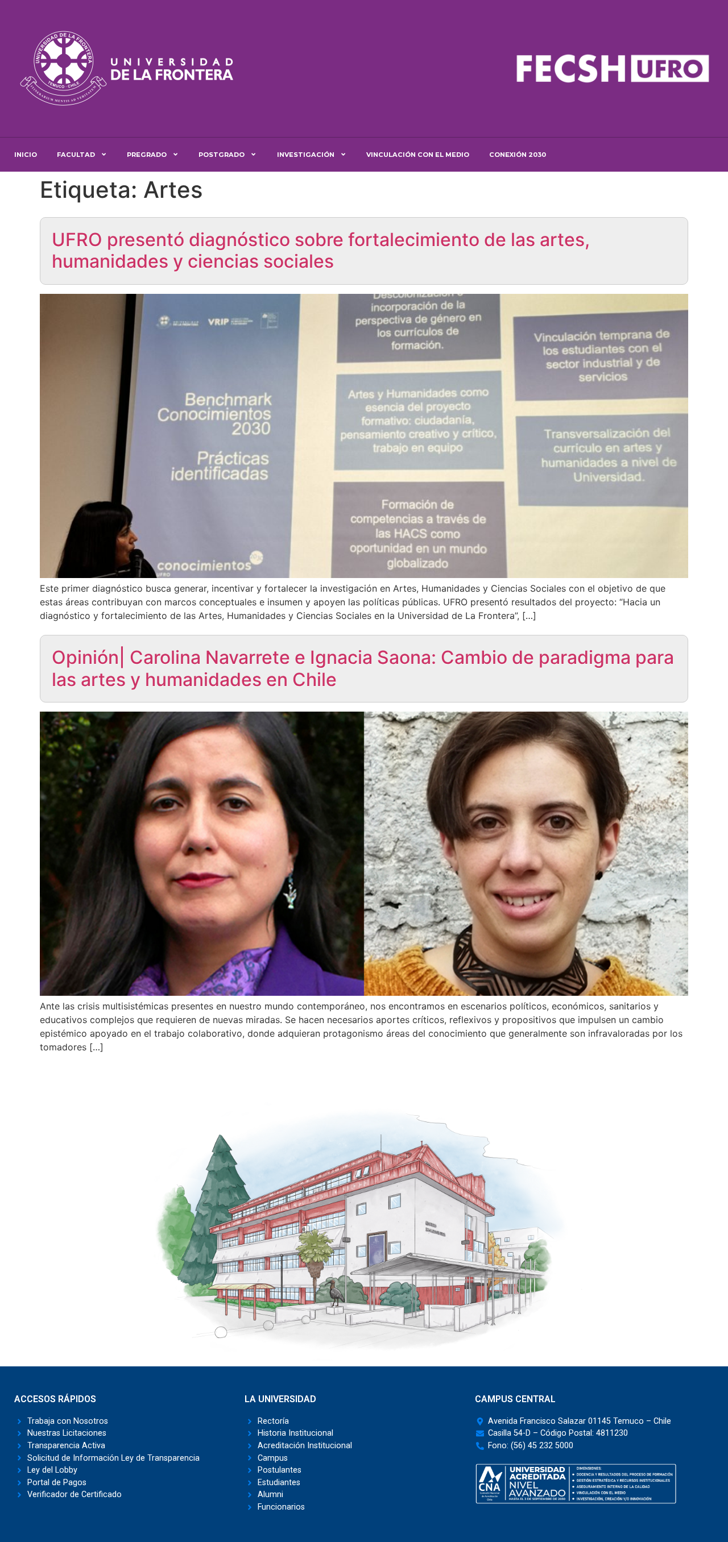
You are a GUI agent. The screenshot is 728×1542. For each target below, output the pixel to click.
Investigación (305, 155)
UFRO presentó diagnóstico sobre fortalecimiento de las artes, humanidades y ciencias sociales (321, 250)
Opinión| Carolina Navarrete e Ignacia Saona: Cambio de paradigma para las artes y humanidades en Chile (363, 668)
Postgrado (221, 155)
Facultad (76, 155)
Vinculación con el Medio (417, 155)
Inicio (25, 155)
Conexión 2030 (517, 155)
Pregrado (147, 155)
